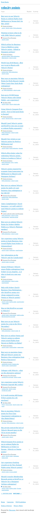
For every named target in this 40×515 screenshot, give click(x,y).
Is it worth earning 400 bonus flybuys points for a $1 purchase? (11, 397)
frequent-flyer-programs (7, 377)
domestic (21, 148)
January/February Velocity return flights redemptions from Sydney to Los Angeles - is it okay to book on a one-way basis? (12, 272)
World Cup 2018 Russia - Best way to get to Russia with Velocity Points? (12, 65)
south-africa (12, 250)
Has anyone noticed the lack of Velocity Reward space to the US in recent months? (12, 430)
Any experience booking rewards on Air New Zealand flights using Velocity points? (11, 465)
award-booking (19, 250)
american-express (14, 217)
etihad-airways (5, 57)
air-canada (11, 262)
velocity (11, 437)
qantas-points (5, 303)
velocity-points (9, 28)
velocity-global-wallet (14, 104)
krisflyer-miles (5, 134)
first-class (4, 422)
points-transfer (12, 315)
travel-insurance (5, 217)
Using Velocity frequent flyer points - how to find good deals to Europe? (12, 111)
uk (19, 330)
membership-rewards (7, 364)
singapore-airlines (6, 56)
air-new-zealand (13, 471)
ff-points (19, 488)
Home (3, 502)
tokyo (12, 162)
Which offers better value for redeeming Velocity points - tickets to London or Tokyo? (11, 155)
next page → (17, 493)
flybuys (3, 404)
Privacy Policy (18, 506)
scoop (3, 406)
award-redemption (13, 148)
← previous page (6, 493)
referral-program (10, 118)
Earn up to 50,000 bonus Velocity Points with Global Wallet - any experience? (11, 97)
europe (3, 28)
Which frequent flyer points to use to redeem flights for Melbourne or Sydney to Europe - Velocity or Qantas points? (12, 447)
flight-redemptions (15, 56)
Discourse (12, 510)
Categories (10, 502)
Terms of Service (6, 506)
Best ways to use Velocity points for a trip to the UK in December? (11, 324)
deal (21, 404)
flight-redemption (17, 28)
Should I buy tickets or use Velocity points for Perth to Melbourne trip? (11, 141)
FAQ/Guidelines (21, 502)
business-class (5, 72)
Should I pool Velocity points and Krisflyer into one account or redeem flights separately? (12, 125)
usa (2, 90)
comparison (16, 456)
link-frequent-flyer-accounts (8, 316)
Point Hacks (5, 2)
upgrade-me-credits (6, 390)
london (16, 162)
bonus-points (9, 404)
